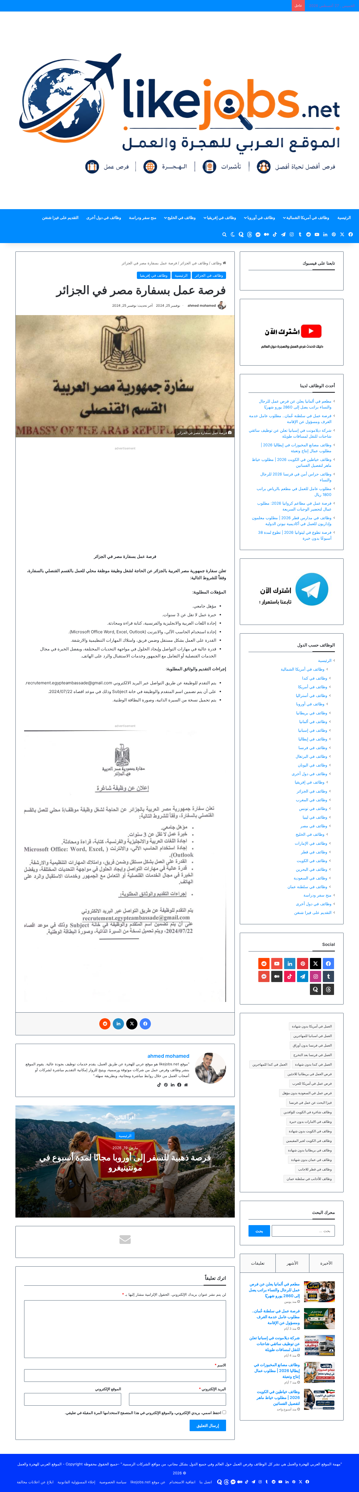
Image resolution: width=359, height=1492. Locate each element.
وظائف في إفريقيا (221, 217)
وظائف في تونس (313, 808)
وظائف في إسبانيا (312, 730)
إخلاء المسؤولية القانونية (76, 1482)
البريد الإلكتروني (212, 1389)
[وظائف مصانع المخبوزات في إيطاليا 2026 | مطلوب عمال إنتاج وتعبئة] (319, 1372)
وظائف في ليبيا (315, 817)
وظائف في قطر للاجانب (315, 1169)
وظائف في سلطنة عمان (307, 886)
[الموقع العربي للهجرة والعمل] (179, 110)
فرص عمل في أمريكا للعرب (312, 1083)
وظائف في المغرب (311, 799)
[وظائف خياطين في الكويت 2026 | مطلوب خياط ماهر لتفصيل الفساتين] (319, 1399)
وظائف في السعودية (310, 878)
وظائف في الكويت (312, 860)
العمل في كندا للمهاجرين (269, 1064)
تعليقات (257, 1263)
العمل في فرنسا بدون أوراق (312, 1045)
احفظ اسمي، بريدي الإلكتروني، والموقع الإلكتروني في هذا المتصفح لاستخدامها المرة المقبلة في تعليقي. (143, 1412)
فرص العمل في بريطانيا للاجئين (309, 1074)
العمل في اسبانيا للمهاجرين (312, 1036)
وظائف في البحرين (311, 869)
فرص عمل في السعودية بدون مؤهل (307, 1093)
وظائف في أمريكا (312, 686)
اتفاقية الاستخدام (182, 1482)
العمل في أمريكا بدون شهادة (312, 1026)
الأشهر (292, 1263)
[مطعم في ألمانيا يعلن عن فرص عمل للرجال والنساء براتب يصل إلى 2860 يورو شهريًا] (319, 1291)
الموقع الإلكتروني (108, 1389)
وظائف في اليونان (312, 765)
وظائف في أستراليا (311, 695)
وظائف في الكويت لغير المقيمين (309, 1140)
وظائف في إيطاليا (312, 738)
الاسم (220, 1365)
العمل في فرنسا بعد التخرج (312, 1055)
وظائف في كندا (314, 678)
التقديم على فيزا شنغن (60, 217)
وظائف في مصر (313, 825)
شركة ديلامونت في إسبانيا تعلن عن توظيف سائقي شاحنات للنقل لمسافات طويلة (274, 1343)
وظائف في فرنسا (312, 747)
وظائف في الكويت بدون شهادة (310, 1131)
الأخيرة (326, 1263)
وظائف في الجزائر (194, 263)
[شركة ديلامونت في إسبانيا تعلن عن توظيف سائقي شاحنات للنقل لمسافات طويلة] (319, 1345)
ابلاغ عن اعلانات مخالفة (35, 1482)
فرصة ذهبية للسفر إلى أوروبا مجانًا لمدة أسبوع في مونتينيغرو (125, 1162)
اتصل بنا (205, 1482)
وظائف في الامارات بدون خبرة (310, 1121)
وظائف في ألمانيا (313, 721)
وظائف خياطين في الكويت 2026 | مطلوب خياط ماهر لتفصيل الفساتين (278, 1397)
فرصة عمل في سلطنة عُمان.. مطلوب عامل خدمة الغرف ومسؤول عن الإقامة (276, 1316)
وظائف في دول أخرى (103, 217)
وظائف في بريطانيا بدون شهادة (310, 1150)
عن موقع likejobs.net (147, 1482)
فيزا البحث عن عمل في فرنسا (310, 1102)
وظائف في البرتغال (311, 756)
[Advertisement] (125, 491)
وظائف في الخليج (181, 217)
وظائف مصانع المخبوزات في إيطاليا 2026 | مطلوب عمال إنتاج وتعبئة (277, 1370)
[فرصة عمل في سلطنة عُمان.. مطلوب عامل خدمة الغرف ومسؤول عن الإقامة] (319, 1318)
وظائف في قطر (314, 851)
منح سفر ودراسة (143, 217)
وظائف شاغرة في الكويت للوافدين (308, 1112)
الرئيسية (344, 217)
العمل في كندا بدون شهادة (313, 1064)
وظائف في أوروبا (261, 217)
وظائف (217, 263)
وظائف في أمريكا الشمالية (307, 217)
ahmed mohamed (202, 305)
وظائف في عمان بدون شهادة (311, 1160)
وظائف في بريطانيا (311, 712)
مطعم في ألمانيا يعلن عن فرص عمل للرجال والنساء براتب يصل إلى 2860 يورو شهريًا (274, 1289)
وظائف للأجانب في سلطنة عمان (309, 1179)
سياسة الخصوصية (112, 1482)
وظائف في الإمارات (311, 843)
